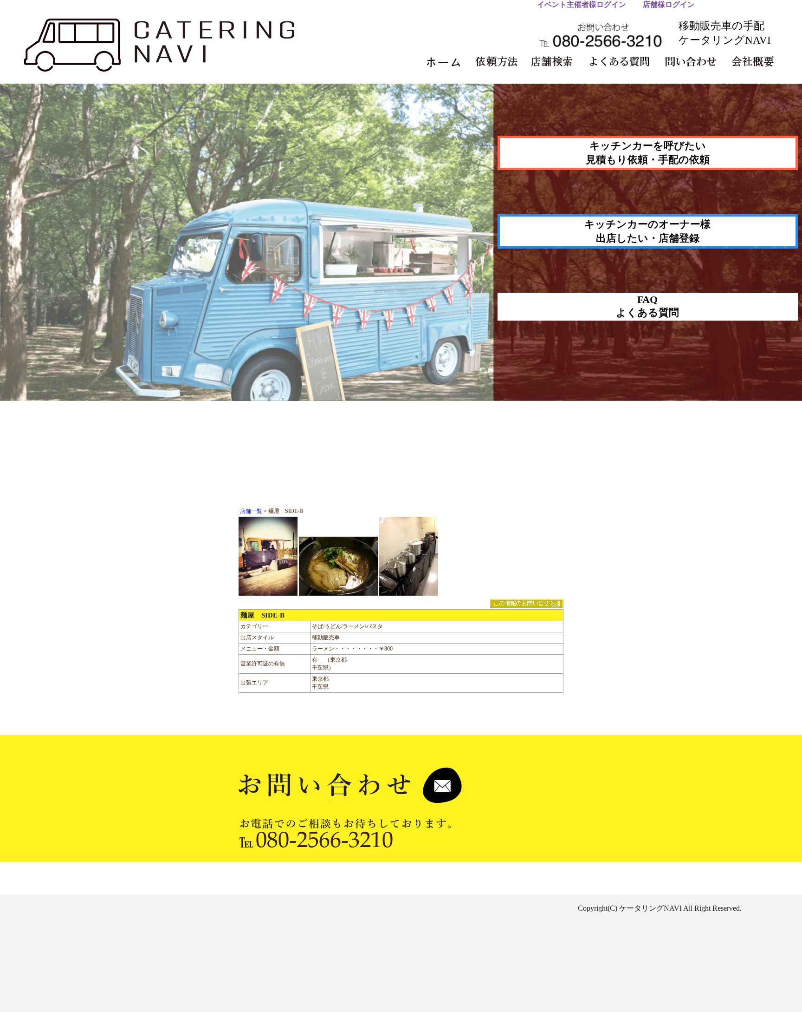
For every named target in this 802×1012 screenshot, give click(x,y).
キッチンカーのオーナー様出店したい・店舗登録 (647, 231)
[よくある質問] (622, 62)
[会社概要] (756, 62)
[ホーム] (448, 62)
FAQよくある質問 (647, 306)
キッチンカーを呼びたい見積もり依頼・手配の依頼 (648, 152)
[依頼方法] (500, 62)
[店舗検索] (555, 62)
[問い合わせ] (694, 62)
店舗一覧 (251, 511)
